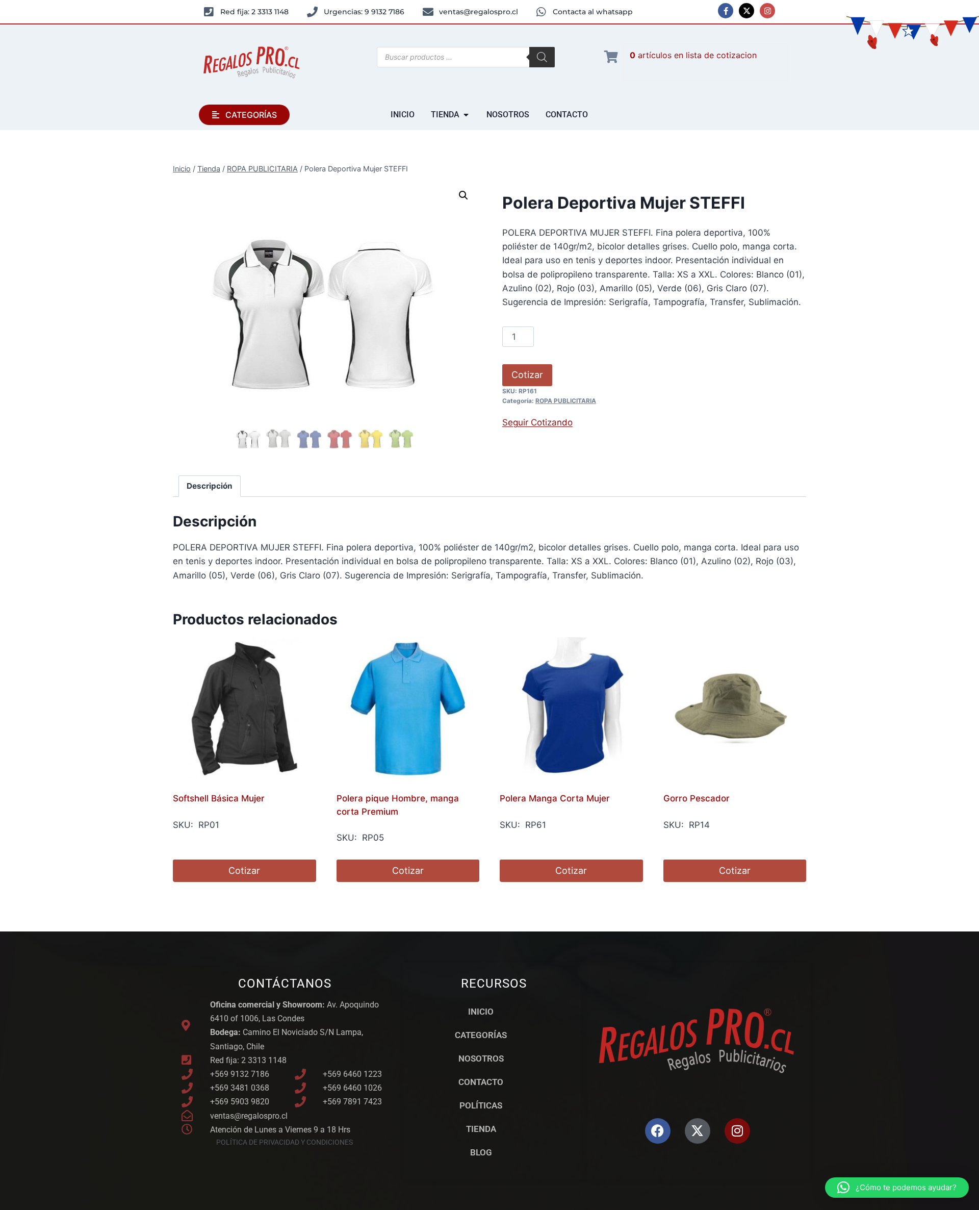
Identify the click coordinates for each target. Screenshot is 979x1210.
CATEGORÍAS (481, 1035)
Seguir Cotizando (537, 422)
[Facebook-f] (725, 10)
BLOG (481, 1152)
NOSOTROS (481, 1058)
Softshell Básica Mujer (219, 798)
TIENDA (481, 1129)
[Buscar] (542, 57)
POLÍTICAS (480, 1105)
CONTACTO (480, 1082)
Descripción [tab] (210, 486)
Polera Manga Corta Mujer (555, 798)
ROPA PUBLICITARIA (565, 401)
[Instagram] (767, 10)
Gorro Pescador (696, 798)
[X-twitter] (746, 10)
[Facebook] (658, 1131)
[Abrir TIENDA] (466, 115)
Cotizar (527, 374)
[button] (463, 195)
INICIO (481, 1011)
